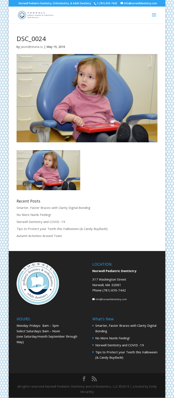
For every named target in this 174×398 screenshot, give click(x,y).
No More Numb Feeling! (34, 215)
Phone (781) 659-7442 (109, 290)
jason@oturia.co (32, 47)
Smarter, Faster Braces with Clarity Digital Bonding (53, 207)
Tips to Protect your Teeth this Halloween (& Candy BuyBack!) (62, 229)
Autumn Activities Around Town (39, 236)
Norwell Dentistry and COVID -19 (41, 222)
